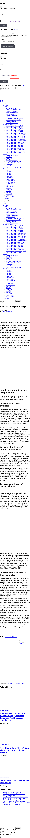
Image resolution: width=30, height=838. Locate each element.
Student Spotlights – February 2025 (16, 151)
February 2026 (10, 177)
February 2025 (10, 195)
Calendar (5, 105)
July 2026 (8, 170)
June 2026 (9, 171)
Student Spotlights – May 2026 (14, 129)
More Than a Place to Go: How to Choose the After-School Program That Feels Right (15, 797)
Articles (5, 154)
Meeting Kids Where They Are (14, 163)
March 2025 (9, 194)
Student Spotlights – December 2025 (16, 136)
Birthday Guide (10, 114)
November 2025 (10, 182)
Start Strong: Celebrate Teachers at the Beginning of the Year (14, 794)
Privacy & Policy (13, 75)
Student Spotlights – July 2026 (14, 126)
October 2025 (9, 183)
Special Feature (20, 683)
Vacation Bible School (12, 112)
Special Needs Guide (12, 123)
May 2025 (8, 191)
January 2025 (10, 197)
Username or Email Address (7, 8)
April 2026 (8, 174)
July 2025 (8, 188)
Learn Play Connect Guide (13, 109)
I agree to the (10, 75)
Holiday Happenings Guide (13, 120)
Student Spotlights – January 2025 (15, 152)
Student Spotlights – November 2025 (16, 137)
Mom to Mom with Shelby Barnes (12, 792)
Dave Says (9, 157)
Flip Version (6, 198)
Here (23, 85)
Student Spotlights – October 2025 (15, 139)
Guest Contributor (7, 311)
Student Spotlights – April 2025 (14, 148)
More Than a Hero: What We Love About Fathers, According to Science (14, 750)
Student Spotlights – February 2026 (16, 133)
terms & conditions (14, 78)
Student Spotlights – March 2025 (15, 149)
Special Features (10, 166)
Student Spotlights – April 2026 (14, 130)
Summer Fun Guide (11, 111)
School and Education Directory (15, 118)
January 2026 (10, 179)
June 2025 (9, 189)
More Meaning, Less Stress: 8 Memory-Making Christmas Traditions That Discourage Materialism (12, 716)
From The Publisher (11, 160)
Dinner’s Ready (10, 158)
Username (3, 58)
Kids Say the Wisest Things (13, 161)
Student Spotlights (8, 124)
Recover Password (14, 21)
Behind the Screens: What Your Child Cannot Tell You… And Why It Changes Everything (16, 803)
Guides (5, 106)
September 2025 (10, 185)
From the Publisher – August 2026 (12, 800)
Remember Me (5, 21)
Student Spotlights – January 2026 (15, 135)
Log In (3, 25)
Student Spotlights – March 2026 (15, 132)
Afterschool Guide (11, 108)
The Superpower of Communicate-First (14, 801)
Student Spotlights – (16, 140)
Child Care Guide (10, 117)
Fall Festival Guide (11, 121)
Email (2, 64)
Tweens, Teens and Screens (13, 167)
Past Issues (6, 169)
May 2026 (8, 173)
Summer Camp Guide (12, 115)
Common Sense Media (12, 155)
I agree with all (11, 78)
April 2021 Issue (11, 683)
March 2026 (9, 176)
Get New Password (8, 46)
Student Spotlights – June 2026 (14, 127)
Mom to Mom (9, 164)
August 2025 (9, 186)
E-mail (3, 39)
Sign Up (16, 29)
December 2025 (10, 180)
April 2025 (8, 192)
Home (4, 103)
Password (2, 14)
